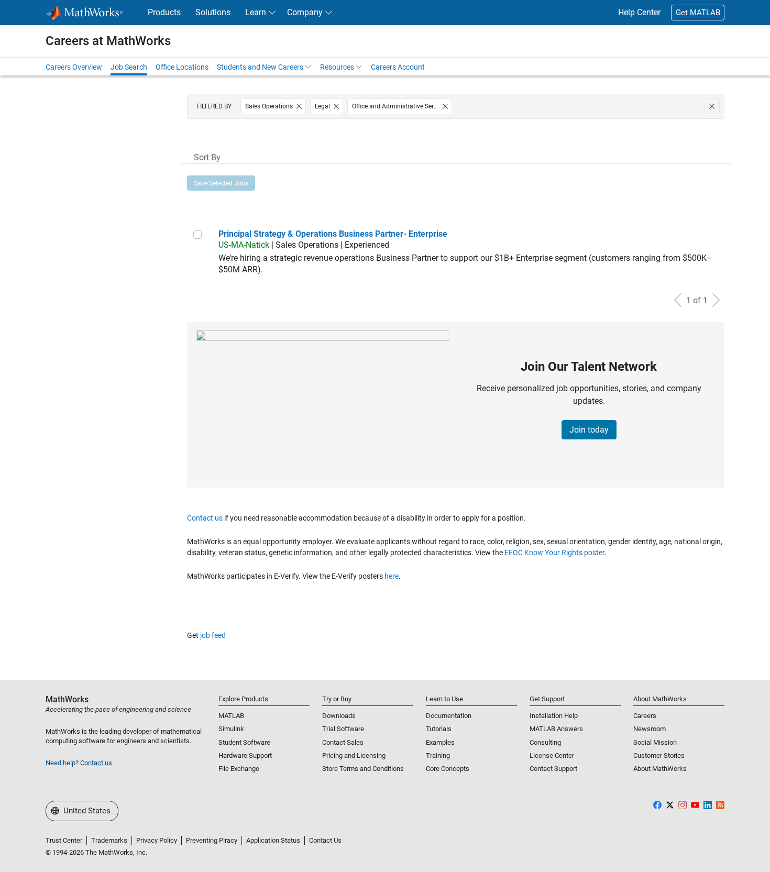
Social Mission (655, 742)
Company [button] (305, 12)
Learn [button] (255, 12)
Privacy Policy (156, 840)
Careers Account (398, 67)
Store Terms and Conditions (363, 768)
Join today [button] (589, 430)
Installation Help (554, 716)
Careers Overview (74, 67)
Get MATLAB (698, 12)
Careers (644, 716)
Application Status (273, 840)
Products (164, 12)
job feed (213, 635)
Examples (440, 742)
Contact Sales (343, 742)
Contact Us (325, 840)
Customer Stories (659, 755)
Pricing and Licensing (354, 755)
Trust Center (64, 840)
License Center (552, 755)
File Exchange (238, 768)
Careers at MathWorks (108, 41)
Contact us (205, 518)
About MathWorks (660, 768)
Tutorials (439, 729)
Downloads (339, 716)
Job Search (129, 67)
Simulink (231, 729)
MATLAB (231, 716)
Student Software (244, 742)
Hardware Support (245, 755)
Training (438, 755)
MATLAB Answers (556, 729)
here (391, 576)
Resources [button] (337, 67)
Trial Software (343, 729)
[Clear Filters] (712, 106)
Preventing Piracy (211, 840)
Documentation (448, 716)
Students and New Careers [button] (260, 67)
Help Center (639, 12)
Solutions (212, 12)
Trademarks (109, 840)
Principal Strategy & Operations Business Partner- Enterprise (332, 234)
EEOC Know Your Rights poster (554, 552)
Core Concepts (447, 768)
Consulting (545, 742)
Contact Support (553, 768)
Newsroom (649, 729)
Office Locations (182, 67)
